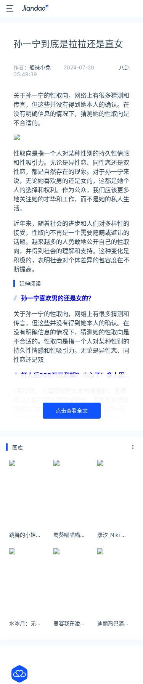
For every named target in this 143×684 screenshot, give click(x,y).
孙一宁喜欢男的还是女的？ (57, 298)
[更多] (133, 447)
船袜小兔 (40, 67)
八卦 (124, 67)
